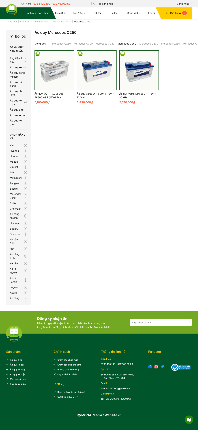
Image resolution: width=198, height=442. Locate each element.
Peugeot (15, 183)
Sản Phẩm (78, 13)
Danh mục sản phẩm (37, 13)
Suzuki (14, 188)
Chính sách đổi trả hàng (69, 364)
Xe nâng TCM (14, 256)
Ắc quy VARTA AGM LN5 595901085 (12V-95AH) (48, 95)
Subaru (14, 228)
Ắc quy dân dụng (16, 84)
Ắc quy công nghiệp (17, 74)
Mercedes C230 (170, 43)
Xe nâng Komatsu (15, 299)
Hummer (15, 223)
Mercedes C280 (61, 43)
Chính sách (132, 13)
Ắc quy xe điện (16, 122)
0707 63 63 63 (61, 3)
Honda (14, 156)
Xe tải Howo (13, 270)
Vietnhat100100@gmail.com (115, 388)
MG (12, 172)
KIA (12, 145)
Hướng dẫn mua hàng (68, 369)
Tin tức (114, 13)
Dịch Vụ (97, 13)
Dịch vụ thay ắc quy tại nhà (71, 392)
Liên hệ (151, 13)
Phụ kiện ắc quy (16, 60)
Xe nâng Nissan (14, 215)
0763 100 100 (41, 3)
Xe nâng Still (14, 241)
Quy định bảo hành (67, 374)
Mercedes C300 (83, 43)
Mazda (14, 161)
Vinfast (14, 166)
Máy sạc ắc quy (18, 379)
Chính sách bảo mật (67, 360)
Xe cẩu (14, 263)
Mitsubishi (16, 177)
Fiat (12, 248)
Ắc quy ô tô (17, 109)
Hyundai (14, 150)
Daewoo (15, 234)
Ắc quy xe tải (17, 115)
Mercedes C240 (105, 43)
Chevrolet (15, 208)
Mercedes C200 (148, 43)
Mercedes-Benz (41, 21)
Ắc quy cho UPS (16, 93)
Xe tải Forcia (13, 279)
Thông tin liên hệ (113, 352)
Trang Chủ (60, 13)
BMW (13, 203)
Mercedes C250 (127, 43)
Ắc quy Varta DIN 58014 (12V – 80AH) (137, 95)
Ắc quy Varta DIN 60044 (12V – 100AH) (95, 95)
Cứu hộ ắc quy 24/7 (67, 396)
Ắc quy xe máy (16, 102)
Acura (13, 292)
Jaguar (14, 287)
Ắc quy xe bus (18, 67)
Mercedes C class (62, 21)
